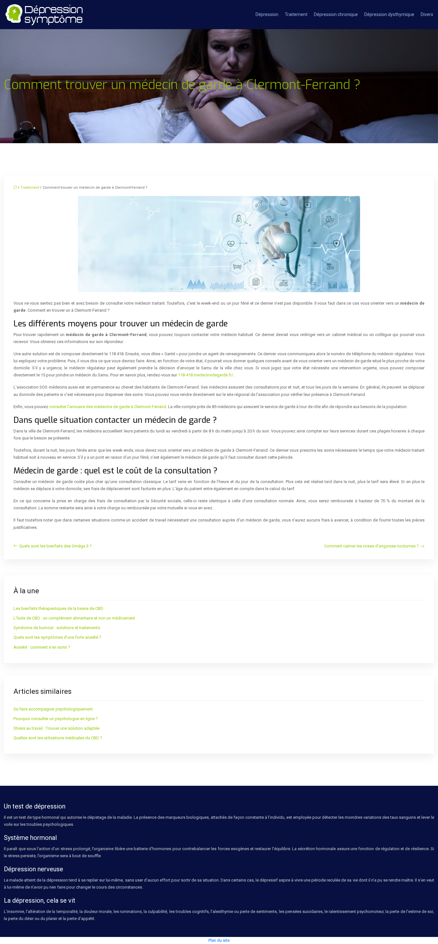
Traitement (296, 14)
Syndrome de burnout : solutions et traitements (56, 627)
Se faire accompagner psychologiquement (53, 709)
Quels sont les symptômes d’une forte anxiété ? (57, 637)
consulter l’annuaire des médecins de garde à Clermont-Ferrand (107, 406)
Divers (427, 14)
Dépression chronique (336, 14)
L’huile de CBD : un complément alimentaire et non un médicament (74, 618)
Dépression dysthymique (389, 14)
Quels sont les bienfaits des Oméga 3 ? (55, 546)
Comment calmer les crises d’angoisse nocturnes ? (371, 546)
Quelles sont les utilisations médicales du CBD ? (57, 737)
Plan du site (219, 940)
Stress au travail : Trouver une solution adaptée (56, 728)
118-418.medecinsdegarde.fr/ (205, 375)
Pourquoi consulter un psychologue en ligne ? (55, 718)
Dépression (267, 14)
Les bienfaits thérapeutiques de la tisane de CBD (58, 608)
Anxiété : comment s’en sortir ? (41, 647)
